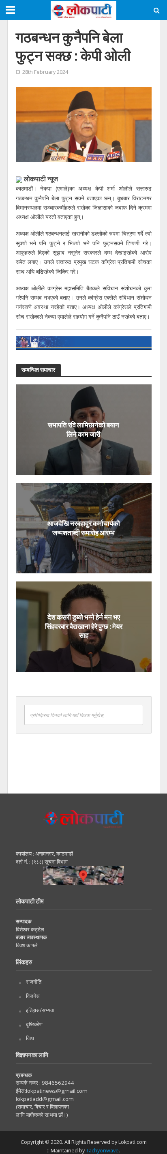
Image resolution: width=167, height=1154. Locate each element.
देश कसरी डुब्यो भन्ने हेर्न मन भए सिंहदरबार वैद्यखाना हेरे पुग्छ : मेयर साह (83, 626)
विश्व (30, 1038)
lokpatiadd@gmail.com (45, 1099)
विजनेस (33, 996)
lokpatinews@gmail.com (57, 1090)
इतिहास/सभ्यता (40, 1010)
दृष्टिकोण (34, 1024)
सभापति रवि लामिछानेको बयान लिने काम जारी (83, 429)
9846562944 (57, 1082)
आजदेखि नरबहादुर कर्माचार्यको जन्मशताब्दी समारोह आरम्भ (83, 527)
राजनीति (33, 981)
